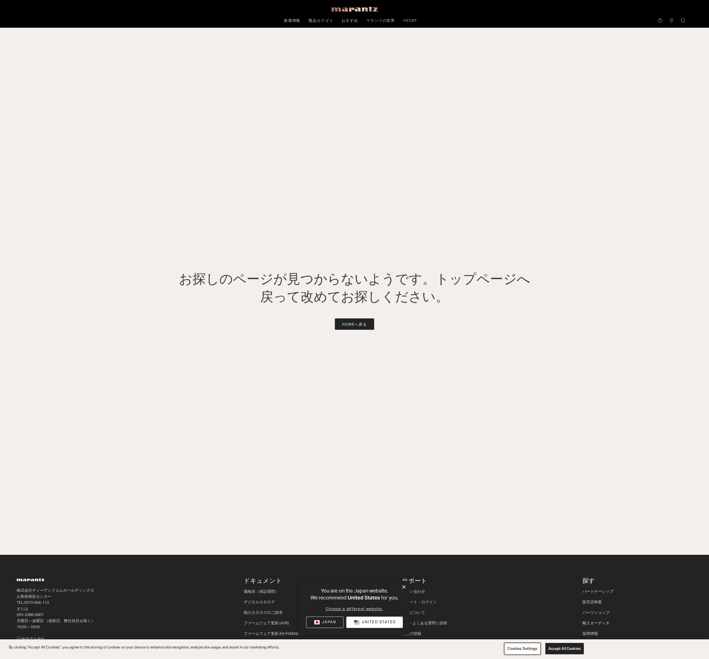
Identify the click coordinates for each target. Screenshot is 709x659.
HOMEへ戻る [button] (354, 324)
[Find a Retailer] (671, 21)
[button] (292, 21)
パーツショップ (596, 613)
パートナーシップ (597, 592)
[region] (354, 649)
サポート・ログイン (419, 602)
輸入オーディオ (596, 623)
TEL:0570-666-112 (33, 603)
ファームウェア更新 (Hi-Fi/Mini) (271, 634)
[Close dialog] (404, 587)
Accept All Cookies (564, 648)
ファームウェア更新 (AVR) (266, 623)
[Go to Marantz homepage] (127, 579)
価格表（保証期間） (261, 592)
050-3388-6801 (30, 615)
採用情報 (590, 634)
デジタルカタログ (259, 602)
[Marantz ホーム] (354, 9)
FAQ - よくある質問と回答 (424, 623)
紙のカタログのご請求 (263, 613)
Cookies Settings (522, 648)
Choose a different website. (354, 609)
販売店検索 (592, 602)
